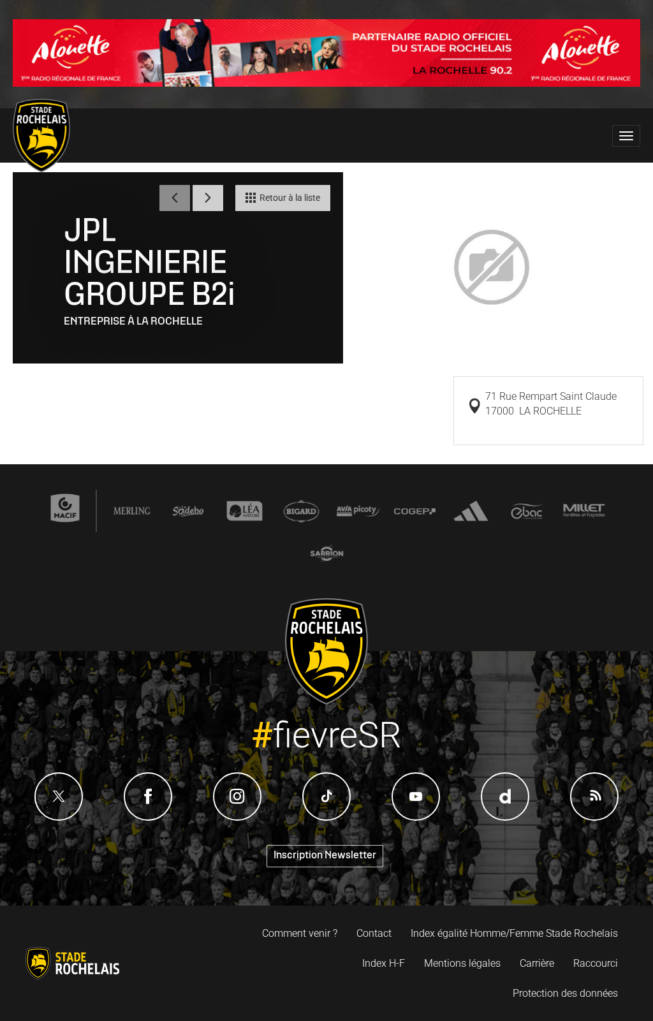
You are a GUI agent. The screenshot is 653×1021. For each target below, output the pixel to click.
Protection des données (565, 993)
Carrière (537, 963)
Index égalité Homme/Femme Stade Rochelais (514, 933)
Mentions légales (462, 963)
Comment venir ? (299, 933)
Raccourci (595, 963)
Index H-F (383, 963)
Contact (374, 933)
